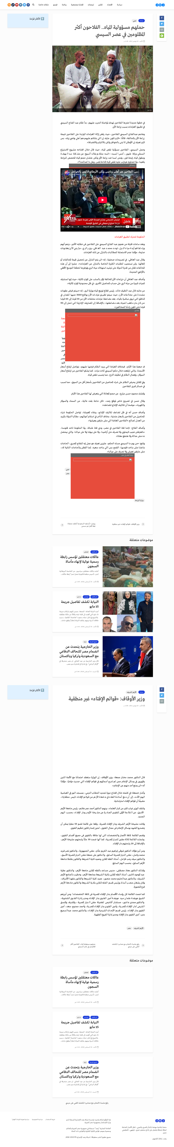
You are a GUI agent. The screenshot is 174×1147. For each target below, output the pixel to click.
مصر (67, 473)
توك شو (86, 597)
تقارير (100, 4)
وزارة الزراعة (139, 500)
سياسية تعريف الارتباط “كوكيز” (20, 1119)
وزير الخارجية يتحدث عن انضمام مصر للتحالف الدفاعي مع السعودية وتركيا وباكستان (79, 651)
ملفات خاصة (43, 4)
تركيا (85, 642)
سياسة (119, 4)
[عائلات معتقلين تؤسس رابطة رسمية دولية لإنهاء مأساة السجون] (128, 566)
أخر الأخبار (94, 552)
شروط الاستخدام (50, 1119)
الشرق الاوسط (93, 642)
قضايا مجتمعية (77, 4)
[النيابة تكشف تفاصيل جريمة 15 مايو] (128, 611)
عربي (134, 21)
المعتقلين (86, 552)
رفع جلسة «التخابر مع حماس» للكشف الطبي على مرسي (87, 1103)
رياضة (64, 4)
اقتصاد (109, 4)
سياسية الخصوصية (37, 1119)
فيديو (55, 4)
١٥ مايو (79, 597)
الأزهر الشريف (131, 692)
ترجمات (91, 4)
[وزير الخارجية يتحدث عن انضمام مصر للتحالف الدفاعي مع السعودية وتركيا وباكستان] (128, 656)
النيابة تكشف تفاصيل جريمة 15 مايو (80, 604)
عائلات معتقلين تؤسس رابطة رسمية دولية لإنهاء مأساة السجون (79, 561)
